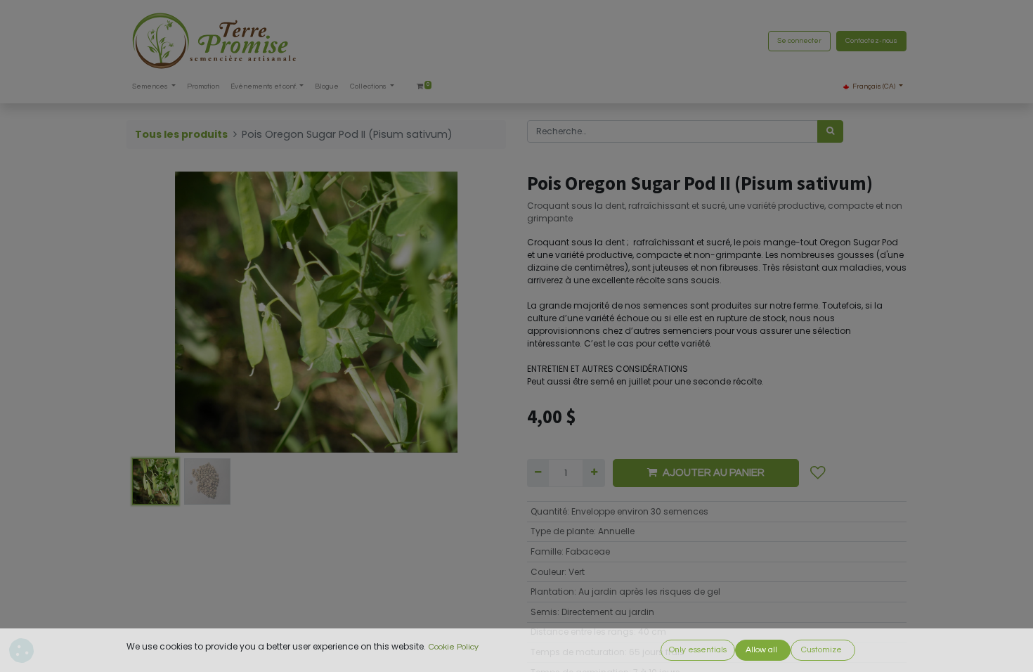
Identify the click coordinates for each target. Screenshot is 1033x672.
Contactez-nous (871, 40)
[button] (154, 312)
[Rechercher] (830, 131)
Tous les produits (181, 134)
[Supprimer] (538, 473)
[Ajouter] (593, 473)
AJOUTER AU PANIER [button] (714, 472)
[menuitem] (203, 87)
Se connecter (799, 40)
